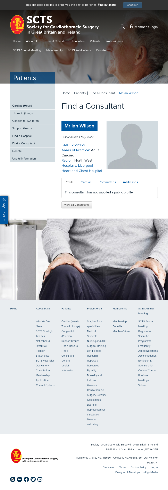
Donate (101, 50)
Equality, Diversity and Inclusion (94, 375)
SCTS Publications (79, 50)
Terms (122, 467)
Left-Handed (94, 351)
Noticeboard (43, 341)
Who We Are (43, 321)
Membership (54, 50)
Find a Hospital (22, 136)
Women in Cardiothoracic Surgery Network (96, 390)
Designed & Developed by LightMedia (136, 472)
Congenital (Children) (26, 120)
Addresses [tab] (130, 182)
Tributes (40, 336)
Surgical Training (96, 346)
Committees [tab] (107, 182)
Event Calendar (57, 41)
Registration (145, 331)
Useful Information (24, 158)
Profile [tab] (69, 182)
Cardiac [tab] (86, 182)
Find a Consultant (23, 143)
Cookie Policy (138, 467)
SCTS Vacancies (45, 360)
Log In (154, 467)
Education (78, 41)
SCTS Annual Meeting (27, 50)
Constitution (43, 370)
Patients (95, 41)
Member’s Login (146, 27)
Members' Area (121, 331)
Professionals (114, 41)
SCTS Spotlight (44, 331)
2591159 (78, 145)
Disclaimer (109, 467)
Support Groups (22, 128)
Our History (42, 365)
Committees (94, 400)
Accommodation (147, 356)
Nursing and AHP (97, 341)
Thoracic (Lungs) (23, 113)
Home (17, 41)
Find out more (107, 4)
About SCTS (33, 41)
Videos (142, 385)
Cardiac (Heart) (22, 105)
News (39, 326)
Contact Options (45, 385)
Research (92, 356)
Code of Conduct (148, 370)
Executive (41, 346)
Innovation (93, 414)
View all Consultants (77, 204)
